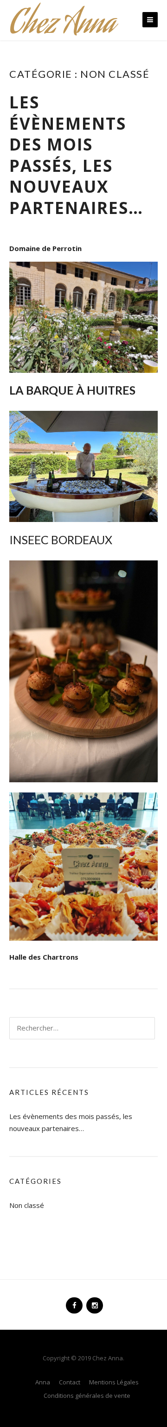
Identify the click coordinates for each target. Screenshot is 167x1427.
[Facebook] (73, 1301)
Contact (69, 1382)
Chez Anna (62, 26)
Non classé (26, 1205)
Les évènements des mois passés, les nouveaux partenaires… (76, 155)
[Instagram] (93, 1301)
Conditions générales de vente (87, 1395)
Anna (42, 1382)
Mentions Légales (114, 1382)
